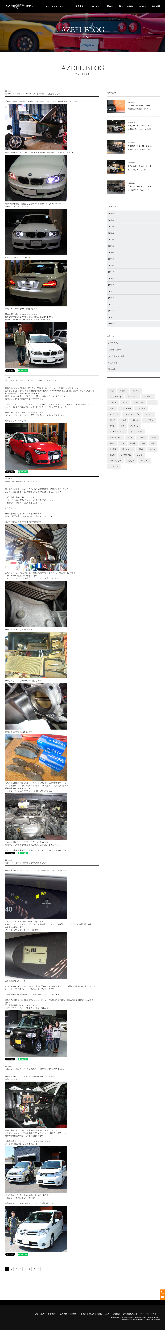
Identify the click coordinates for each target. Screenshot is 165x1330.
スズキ (124, 403)
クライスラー (132, 397)
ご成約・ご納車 (114, 350)
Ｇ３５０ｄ (144, 461)
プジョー (148, 414)
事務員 (112, 443)
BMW (112, 391)
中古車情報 (112, 363)
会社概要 (156, 6)
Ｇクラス (130, 461)
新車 (143, 443)
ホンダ (112, 420)
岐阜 (122, 443)
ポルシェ (135, 420)
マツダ (112, 426)
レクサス (142, 437)
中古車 (154, 437)
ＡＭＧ (139, 455)
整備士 (132, 443)
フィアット (141, 408)
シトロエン (148, 397)
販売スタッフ (127, 449)
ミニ (122, 426)
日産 (152, 443)
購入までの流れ (126, 6)
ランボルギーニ (115, 437)
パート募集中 (126, 408)
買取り (141, 449)
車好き (152, 449)
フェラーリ (114, 414)
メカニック (134, 426)
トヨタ (112, 408)
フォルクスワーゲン (131, 414)
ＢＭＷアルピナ (115, 461)
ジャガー (113, 403)
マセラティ (149, 420)
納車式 (110, 6)
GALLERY (95, 6)
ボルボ (123, 420)
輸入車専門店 (126, 455)
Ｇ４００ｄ (114, 467)
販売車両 (80, 6)
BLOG (142, 6)
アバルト (136, 391)
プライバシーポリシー (149, 1314)
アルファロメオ (115, 397)
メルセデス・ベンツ (117, 432)
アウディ (123, 391)
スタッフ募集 (139, 403)
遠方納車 (112, 369)
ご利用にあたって (130, 1314)
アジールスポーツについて (57, 6)
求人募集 (113, 449)
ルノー (130, 437)
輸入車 (112, 455)
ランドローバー (137, 432)
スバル (152, 403)
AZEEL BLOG (113, 343)
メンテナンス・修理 (116, 356)
